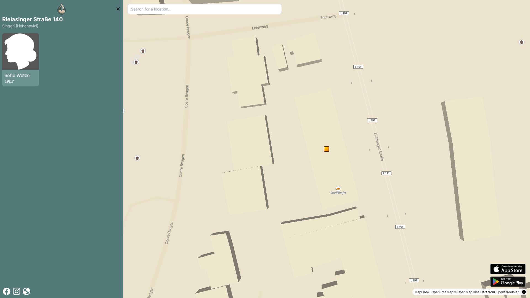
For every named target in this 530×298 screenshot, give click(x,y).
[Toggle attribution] (524, 292)
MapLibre (422, 291)
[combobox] (205, 9)
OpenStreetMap (508, 291)
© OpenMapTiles (466, 291)
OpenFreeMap (442, 291)
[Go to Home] (61, 8)
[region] (326, 149)
